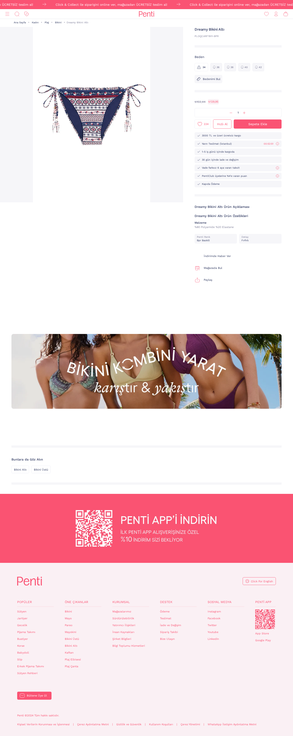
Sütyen (21, 611)
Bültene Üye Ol (37, 695)
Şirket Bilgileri (121, 639)
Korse (20, 645)
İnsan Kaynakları (123, 632)
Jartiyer (22, 618)
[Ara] (17, 14)
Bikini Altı (20, 469)
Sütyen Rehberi (27, 673)
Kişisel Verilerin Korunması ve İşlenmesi (43, 724)
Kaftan (69, 652)
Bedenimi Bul (211, 79)
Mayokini (70, 632)
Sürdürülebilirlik (123, 618)
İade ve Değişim (170, 625)
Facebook (214, 618)
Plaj (47, 22)
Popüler (24, 602)
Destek (166, 602)
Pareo (68, 625)
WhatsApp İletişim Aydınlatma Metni (232, 724)
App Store (262, 633)
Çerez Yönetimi (190, 724)
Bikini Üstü (41, 469)
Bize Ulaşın (167, 639)
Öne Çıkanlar (76, 602)
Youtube (213, 632)
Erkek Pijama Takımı (30, 666)
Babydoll (23, 652)
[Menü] (7, 14)
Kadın (35, 22)
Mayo (68, 618)
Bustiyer (22, 639)
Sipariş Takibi (169, 632)
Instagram (214, 611)
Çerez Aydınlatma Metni (93, 724)
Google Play (263, 640)
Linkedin (213, 639)
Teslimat (165, 618)
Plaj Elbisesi (73, 659)
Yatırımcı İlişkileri (123, 625)
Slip (19, 659)
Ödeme (165, 611)
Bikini (58, 22)
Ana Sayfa (20, 22)
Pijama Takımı (26, 632)
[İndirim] (26, 14)
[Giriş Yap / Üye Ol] (276, 14)
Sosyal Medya (219, 602)
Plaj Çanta (71, 666)
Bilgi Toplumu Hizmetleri (128, 645)
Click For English (262, 581)
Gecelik (22, 625)
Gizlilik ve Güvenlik (128, 724)
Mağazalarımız (121, 611)
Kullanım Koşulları (161, 724)
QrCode (265, 619)
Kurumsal (121, 602)
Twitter (212, 625)
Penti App (263, 602)
